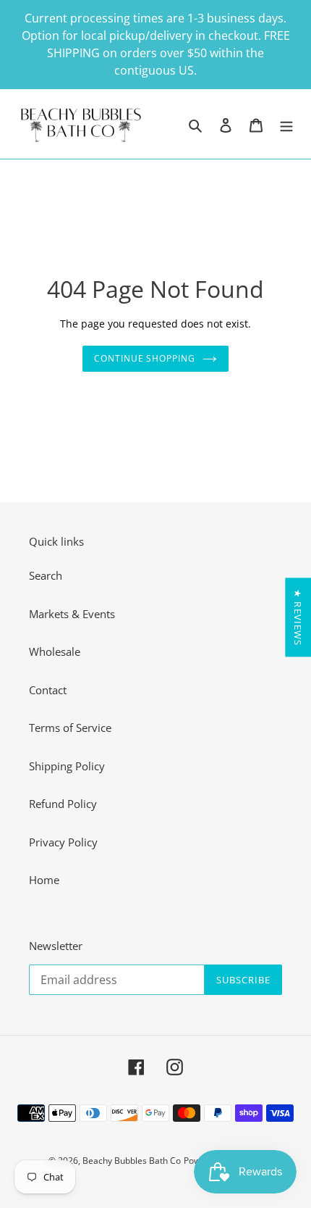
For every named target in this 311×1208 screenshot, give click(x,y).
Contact (48, 690)
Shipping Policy (67, 766)
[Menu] (286, 124)
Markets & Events (72, 614)
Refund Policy (63, 803)
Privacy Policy (63, 842)
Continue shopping (145, 358)
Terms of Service (70, 727)
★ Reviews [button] (297, 617)
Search (45, 575)
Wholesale (54, 651)
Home (44, 879)
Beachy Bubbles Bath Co (131, 1160)
